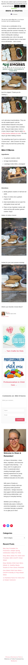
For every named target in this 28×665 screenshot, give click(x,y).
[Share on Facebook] (2, 331)
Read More (14, 8)
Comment (20, 419)
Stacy (8, 312)
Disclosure (14, 657)
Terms (20, 657)
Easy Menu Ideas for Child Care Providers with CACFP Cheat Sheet (14, 558)
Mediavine (14, 661)
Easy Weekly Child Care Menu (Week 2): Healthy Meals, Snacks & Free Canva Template (13, 565)
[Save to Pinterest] (2, 334)
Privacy (8, 657)
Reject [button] (22, 6)
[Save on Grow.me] (2, 337)
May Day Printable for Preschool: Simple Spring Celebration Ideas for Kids (12, 551)
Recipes (3, 316)
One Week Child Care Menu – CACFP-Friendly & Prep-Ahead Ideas (13, 573)
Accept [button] (17, 6)
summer (7, 316)
